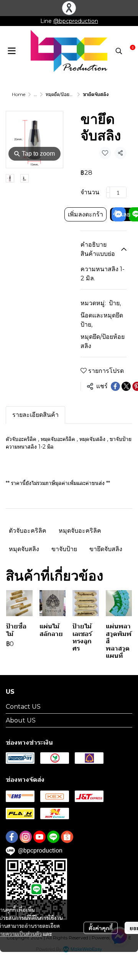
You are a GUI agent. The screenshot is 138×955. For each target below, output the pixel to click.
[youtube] (39, 837)
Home (18, 94)
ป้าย (115, 303)
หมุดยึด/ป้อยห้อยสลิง (65, 94)
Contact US (23, 706)
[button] (118, 51)
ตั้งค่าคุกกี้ (101, 927)
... (35, 94)
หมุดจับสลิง (24, 549)
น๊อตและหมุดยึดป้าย (101, 320)
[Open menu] (11, 51)
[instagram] (26, 837)
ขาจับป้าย (64, 549)
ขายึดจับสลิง (105, 549)
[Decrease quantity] (108, 192)
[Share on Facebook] (115, 386)
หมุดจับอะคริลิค (80, 530)
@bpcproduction (75, 21)
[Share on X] (126, 386)
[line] (53, 837)
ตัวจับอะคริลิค (27, 530)
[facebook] (12, 837)
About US (21, 720)
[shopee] (67, 837)
